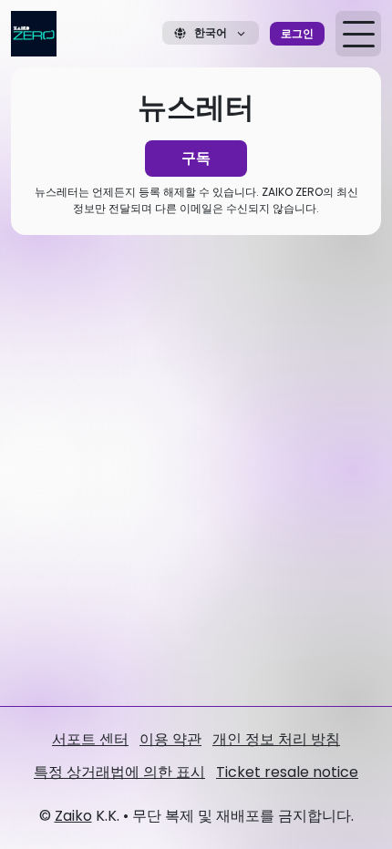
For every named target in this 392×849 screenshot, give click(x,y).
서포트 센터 (90, 739)
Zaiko (73, 815)
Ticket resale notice (287, 772)
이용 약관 (170, 739)
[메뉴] (358, 33)
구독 (196, 158)
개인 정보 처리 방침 (276, 739)
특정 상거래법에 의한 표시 (119, 772)
